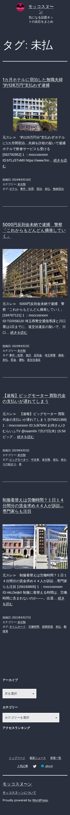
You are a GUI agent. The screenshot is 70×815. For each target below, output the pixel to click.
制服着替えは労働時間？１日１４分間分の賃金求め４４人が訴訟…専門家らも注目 (33, 505)
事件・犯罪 (27, 188)
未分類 (22, 184)
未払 (47, 188)
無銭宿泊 (58, 188)
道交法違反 (34, 359)
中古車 (35, 459)
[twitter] (34, 765)
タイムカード (17, 626)
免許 (28, 355)
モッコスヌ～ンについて (19, 792)
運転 (21, 359)
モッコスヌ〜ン (17, 784)
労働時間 (33, 626)
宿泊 (39, 188)
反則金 (38, 355)
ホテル (13, 188)
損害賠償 (47, 626)
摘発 (61, 355)
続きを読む (18, 332)
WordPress (40, 800)
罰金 (13, 359)
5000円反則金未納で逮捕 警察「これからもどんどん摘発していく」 (34, 230)
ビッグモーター (18, 459)
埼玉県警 (50, 355)
